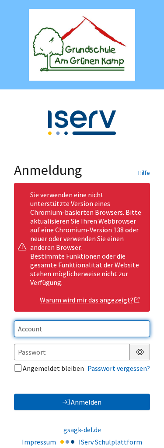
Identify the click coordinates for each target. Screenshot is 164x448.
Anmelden (86, 402)
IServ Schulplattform (110, 441)
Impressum (39, 441)
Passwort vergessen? (118, 368)
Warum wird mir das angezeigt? (86, 299)
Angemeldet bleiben (53, 368)
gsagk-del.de (82, 429)
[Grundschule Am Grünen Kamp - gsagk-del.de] (82, 45)
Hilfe (144, 173)
